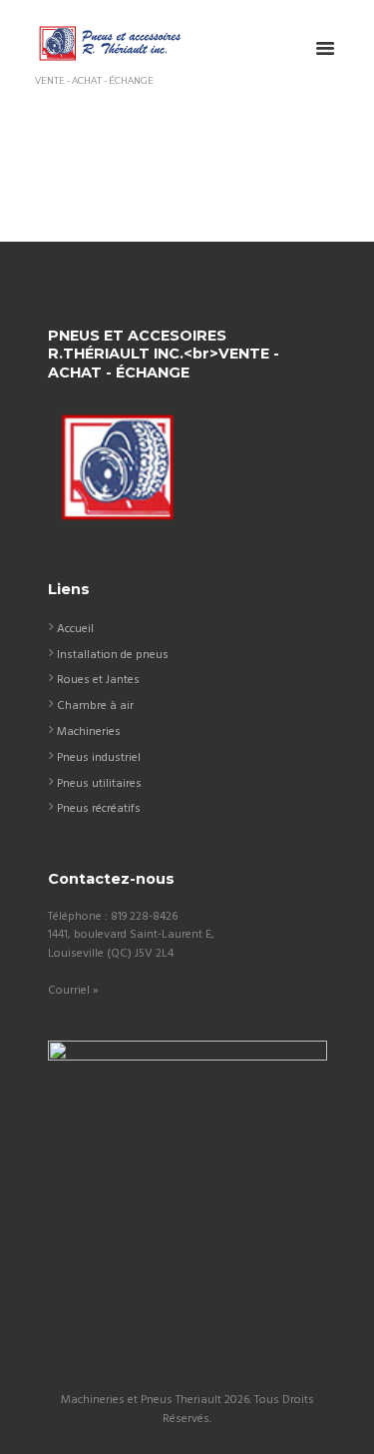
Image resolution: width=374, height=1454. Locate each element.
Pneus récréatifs (99, 809)
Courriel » (73, 991)
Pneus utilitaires (99, 784)
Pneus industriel (99, 758)
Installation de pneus (113, 655)
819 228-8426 (144, 917)
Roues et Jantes (98, 680)
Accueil (75, 629)
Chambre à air (95, 706)
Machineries (89, 732)
